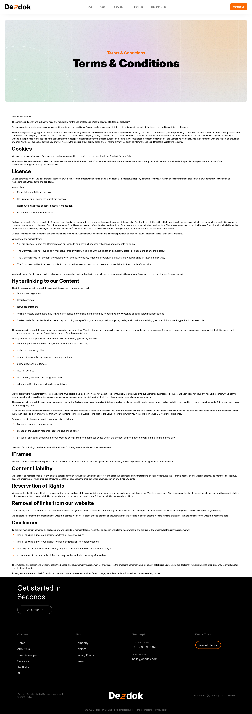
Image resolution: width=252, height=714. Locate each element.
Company (81, 643)
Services (118, 7)
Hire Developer (159, 7)
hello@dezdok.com (145, 659)
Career (80, 661)
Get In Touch (33, 609)
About (103, 7)
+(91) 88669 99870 (144, 647)
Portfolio (138, 7)
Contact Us (238, 7)
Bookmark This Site (208, 645)
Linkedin (230, 695)
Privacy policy (160, 709)
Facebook (199, 695)
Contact (80, 649)
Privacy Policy (84, 655)
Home (89, 7)
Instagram (217, 695)
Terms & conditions (143, 709)
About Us (23, 649)
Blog (20, 673)
